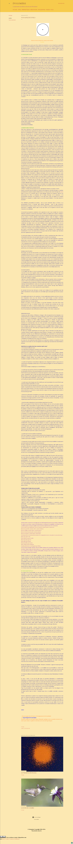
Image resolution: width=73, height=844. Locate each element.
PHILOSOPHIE (41, 9)
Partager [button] (10, 15)
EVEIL (19, 9)
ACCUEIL (15, 9)
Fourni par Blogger (37, 817)
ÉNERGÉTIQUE (26, 9)
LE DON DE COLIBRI (27, 808)
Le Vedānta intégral (29, 773)
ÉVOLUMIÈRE (19, 3)
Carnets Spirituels (12, 20)
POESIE (48, 9)
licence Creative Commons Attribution (10, 839)
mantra (61, 191)
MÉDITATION (33, 9)
